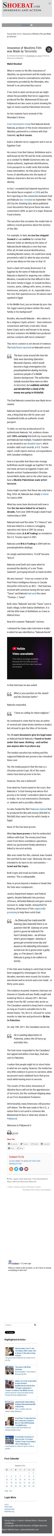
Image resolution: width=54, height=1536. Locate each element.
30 (33, 1486)
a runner (45, 494)
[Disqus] (29, 1224)
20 (20, 1483)
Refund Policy (31, 1520)
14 (24, 1480)
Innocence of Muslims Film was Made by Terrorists (24, 49)
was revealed (26, 199)
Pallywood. (12, 1118)
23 (33, 1483)
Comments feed (9, 1509)
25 (11, 1486)
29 (29, 1486)
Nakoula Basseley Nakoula (24, 1182)
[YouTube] (26, 1169)
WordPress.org (9, 1511)
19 (16, 1483)
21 (24, 1483)
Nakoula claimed (39, 809)
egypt (15, 1179)
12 (16, 1480)
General (46, 56)
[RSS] (11, 1169)
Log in (6, 1504)
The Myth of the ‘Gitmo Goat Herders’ (37, 1190)
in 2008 (36, 192)
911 (10, 1179)
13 (20, 1480)
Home (19, 34)
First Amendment (40, 1179)
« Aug (6, 1491)
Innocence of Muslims (15, 58)
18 (11, 1483)
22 (29, 1483)
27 (20, 1486)
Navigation (26, 25)
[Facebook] (21, 1169)
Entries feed (8, 1507)
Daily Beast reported (21, 347)
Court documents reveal (19, 124)
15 (29, 1480)
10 (7, 1480)
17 (7, 1483)
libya (9, 1182)
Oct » (10, 1491)
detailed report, (34, 443)
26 (16, 1486)
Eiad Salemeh (25, 1179)
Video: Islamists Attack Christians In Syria (24, 1187)
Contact (20, 1520)
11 (11, 1480)
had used (32, 593)
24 (7, 1486)
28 (24, 1486)
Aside (49, 49)
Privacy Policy (10, 1520)
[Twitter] (16, 1169)
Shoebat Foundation (16, 56)
